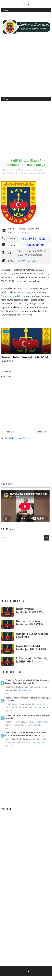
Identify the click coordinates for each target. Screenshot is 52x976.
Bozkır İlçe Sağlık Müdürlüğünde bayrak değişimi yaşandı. (27, 716)
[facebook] (23, 3)
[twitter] (28, 3)
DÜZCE (39, 170)
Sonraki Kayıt (9, 431)
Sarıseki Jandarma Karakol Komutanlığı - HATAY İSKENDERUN (31, 647)
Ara (46, 537)
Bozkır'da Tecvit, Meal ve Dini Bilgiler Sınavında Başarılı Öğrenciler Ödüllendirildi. (27, 681)
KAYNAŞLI (42, 173)
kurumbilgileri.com (18, 296)
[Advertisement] (26, 68)
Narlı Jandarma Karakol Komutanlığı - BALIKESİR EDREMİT (33, 660)
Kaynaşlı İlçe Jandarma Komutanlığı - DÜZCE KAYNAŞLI (26, 357)
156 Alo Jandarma (32, 244)
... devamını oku (23, 690)
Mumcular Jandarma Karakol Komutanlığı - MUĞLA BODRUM (29, 622)
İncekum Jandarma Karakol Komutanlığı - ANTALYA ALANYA (29, 610)
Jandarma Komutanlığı (27, 173)
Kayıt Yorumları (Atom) (19, 438)
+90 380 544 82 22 (33, 238)
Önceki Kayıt (41, 431)
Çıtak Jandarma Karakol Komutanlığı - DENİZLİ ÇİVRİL (33, 635)
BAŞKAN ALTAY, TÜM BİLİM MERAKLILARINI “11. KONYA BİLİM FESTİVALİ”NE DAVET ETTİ (27, 734)
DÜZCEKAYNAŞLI (10, 173)
